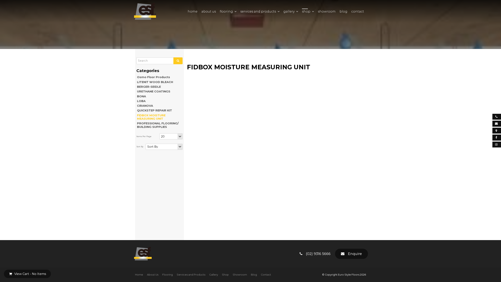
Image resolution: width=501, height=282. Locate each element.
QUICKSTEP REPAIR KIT (154, 110)
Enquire (355, 254)
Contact (357, 11)
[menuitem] (139, 274)
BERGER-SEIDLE (149, 87)
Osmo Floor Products (153, 77)
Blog (343, 11)
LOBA (141, 101)
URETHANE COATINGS (153, 91)
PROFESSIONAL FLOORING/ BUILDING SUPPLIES (158, 125)
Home (192, 11)
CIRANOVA (145, 106)
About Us (208, 11)
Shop (306, 11)
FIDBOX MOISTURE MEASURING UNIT (151, 117)
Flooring (226, 11)
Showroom (327, 11)
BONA (141, 96)
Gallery (289, 11)
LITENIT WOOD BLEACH (155, 82)
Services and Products (258, 11)
